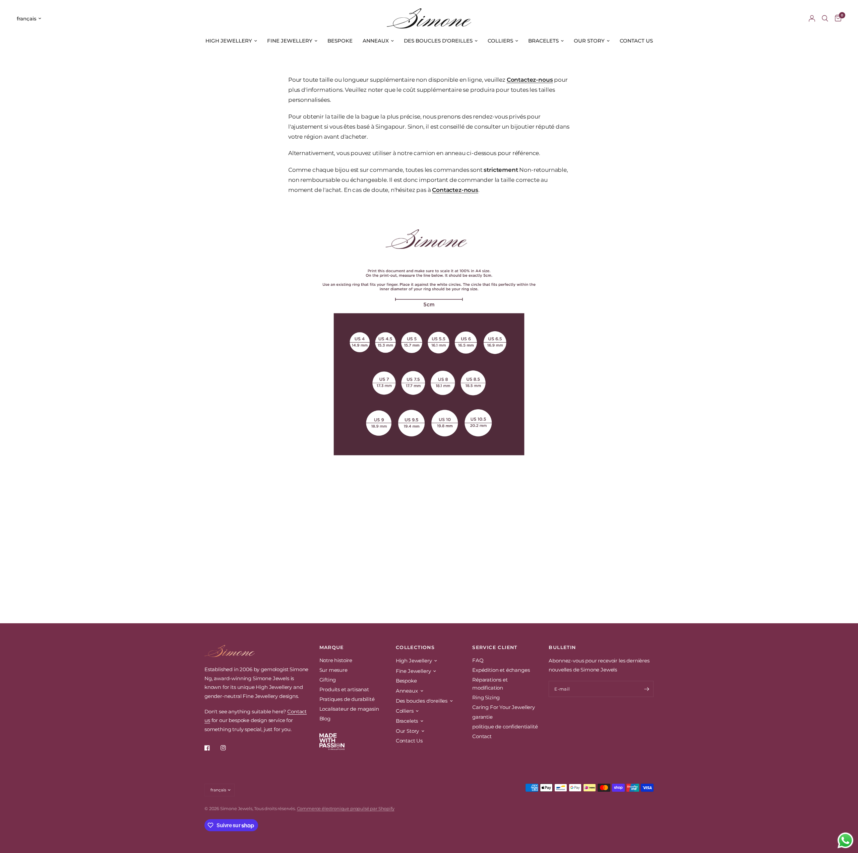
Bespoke (340, 41)
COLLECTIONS (415, 647)
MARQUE (331, 647)
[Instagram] (228, 747)
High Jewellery (228, 41)
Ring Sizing (486, 697)
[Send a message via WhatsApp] (845, 840)
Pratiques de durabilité (347, 699)
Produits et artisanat (344, 689)
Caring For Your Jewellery (503, 707)
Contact (482, 736)
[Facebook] (211, 747)
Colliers (500, 41)
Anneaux (376, 41)
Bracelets (543, 41)
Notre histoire (336, 660)
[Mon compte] (811, 18)
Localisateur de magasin (349, 709)
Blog (324, 718)
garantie (482, 717)
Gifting (327, 680)
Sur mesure (333, 670)
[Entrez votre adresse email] (647, 689)
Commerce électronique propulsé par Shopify (345, 808)
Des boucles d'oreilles (438, 41)
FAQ (478, 660)
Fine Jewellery (289, 41)
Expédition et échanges (501, 670)
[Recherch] (825, 18)
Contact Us (636, 41)
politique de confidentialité (505, 726)
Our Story (589, 41)
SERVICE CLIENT (494, 647)
